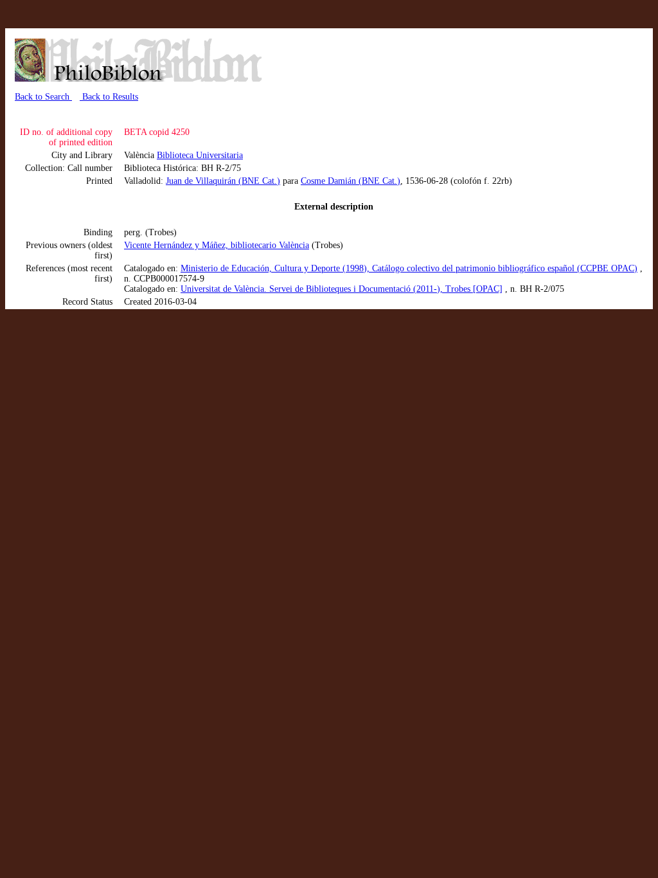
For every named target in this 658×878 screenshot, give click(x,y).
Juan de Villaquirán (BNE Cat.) (223, 181)
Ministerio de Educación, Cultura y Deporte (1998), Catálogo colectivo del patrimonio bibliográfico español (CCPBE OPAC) (409, 268)
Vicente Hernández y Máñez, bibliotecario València (216, 245)
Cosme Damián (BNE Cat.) (350, 181)
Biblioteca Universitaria (200, 155)
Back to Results (109, 97)
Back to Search (43, 97)
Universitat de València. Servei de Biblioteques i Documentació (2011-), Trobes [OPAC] (341, 289)
